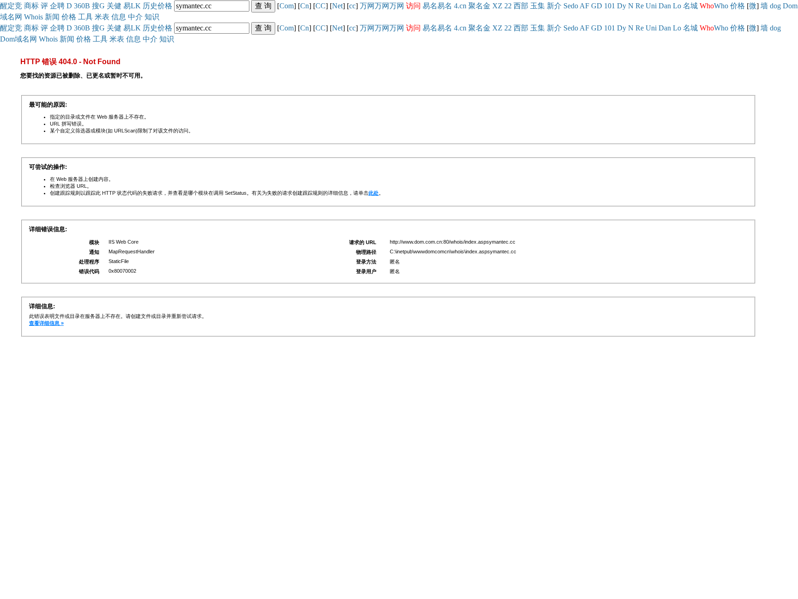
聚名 (475, 6)
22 (508, 6)
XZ (497, 6)
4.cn (460, 6)
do (574, 6)
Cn (304, 6)
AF (584, 6)
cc (352, 6)
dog (775, 6)
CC (320, 6)
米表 (102, 17)
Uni (651, 6)
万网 (367, 6)
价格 (164, 6)
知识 (152, 17)
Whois (33, 17)
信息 (118, 17)
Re (639, 6)
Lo (677, 6)
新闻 (52, 17)
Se (567, 6)
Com (286, 6)
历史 (150, 6)
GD (596, 6)
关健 (114, 6)
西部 (521, 6)
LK (136, 6)
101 (609, 6)
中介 (135, 17)
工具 (85, 17)
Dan (665, 6)
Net (337, 6)
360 (79, 6)
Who (721, 6)
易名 (430, 6)
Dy (621, 6)
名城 (690, 6)
